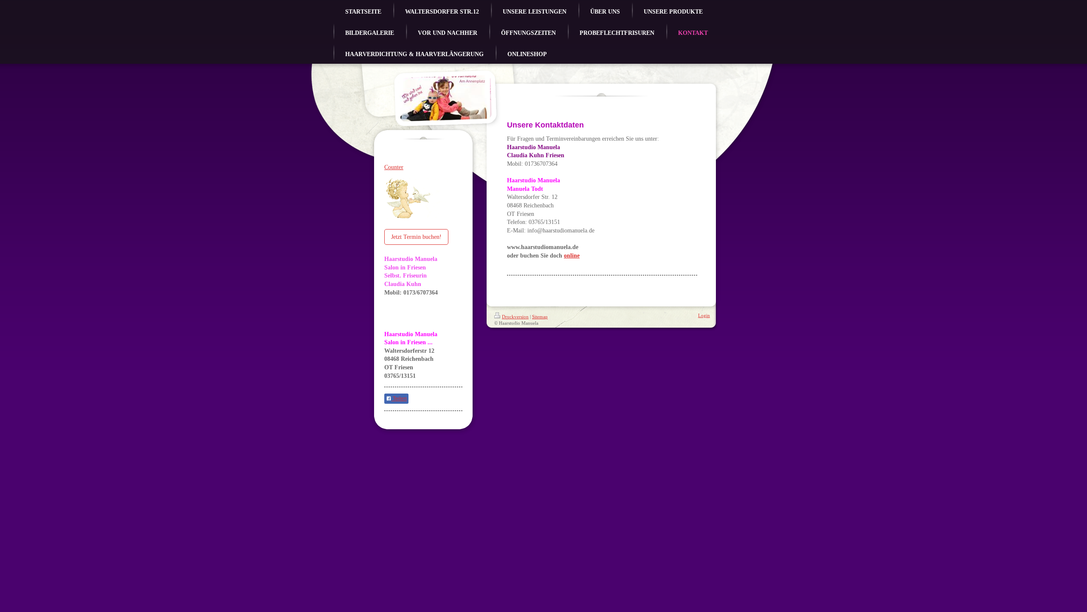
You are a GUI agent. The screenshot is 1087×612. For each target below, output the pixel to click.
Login (704, 315)
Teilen (399, 399)
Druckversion (515, 316)
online (572, 255)
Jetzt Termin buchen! (416, 237)
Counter (393, 167)
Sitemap (540, 316)
